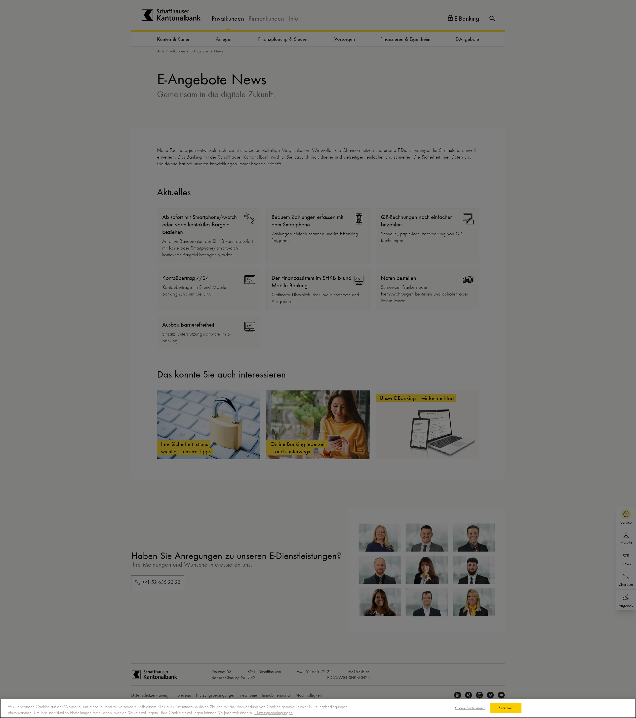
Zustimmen (506, 708)
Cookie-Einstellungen (470, 708)
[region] (318, 708)
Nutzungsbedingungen (273, 712)
